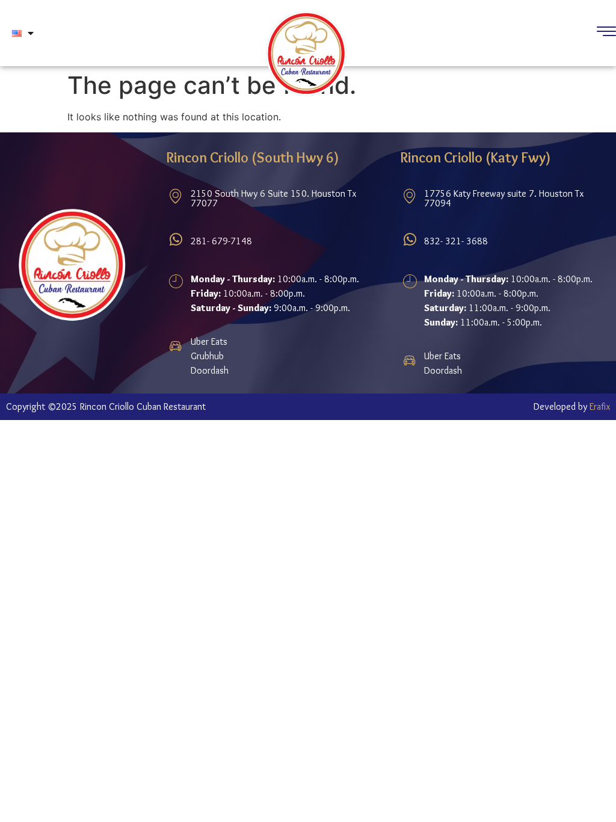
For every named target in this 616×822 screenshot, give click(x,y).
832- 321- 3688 (456, 241)
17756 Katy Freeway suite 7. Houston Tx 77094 (504, 198)
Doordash (210, 370)
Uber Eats (209, 341)
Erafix (600, 406)
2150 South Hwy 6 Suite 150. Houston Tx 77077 (273, 198)
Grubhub (207, 356)
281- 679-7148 (221, 241)
